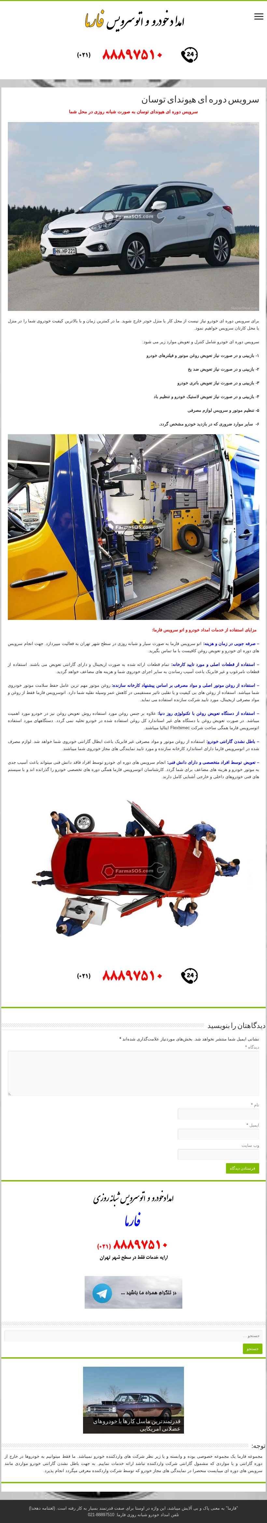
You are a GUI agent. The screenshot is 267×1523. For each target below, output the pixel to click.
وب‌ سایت (250, 1145)
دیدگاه (252, 1047)
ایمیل (252, 1125)
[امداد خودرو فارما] (133, 56)
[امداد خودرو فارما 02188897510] (133, 19)
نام (255, 1104)
